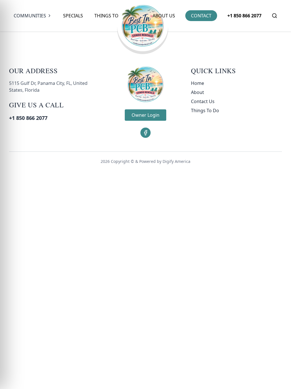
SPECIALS (73, 16)
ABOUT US (164, 16)
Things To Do (110, 16)
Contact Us (203, 101)
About (197, 92)
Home (197, 83)
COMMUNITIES (30, 16)
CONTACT (201, 16)
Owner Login (145, 115)
